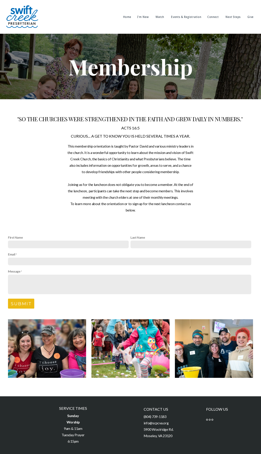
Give (251, 17)
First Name (15, 237)
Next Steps (233, 17)
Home (127, 17)
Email (11, 254)
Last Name (137, 237)
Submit (21, 303)
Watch (160, 17)
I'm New (143, 17)
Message (14, 271)
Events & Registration (186, 17)
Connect (213, 17)
